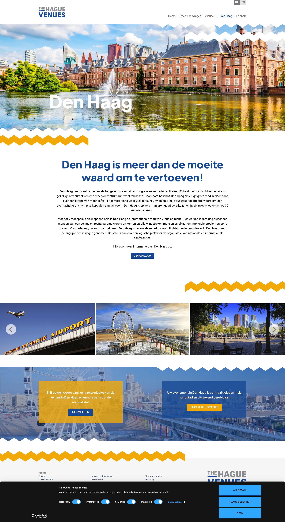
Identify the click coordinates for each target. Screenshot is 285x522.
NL (237, 2)
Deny (240, 513)
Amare (42, 476)
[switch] (105, 501)
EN (243, 2)
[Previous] (11, 329)
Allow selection (240, 501)
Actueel (209, 16)
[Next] (274, 329)
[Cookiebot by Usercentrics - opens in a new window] (39, 516)
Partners (241, 16)
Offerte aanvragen (190, 16)
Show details (175, 502)
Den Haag (226, 16)
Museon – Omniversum (102, 476)
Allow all (240, 490)
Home (171, 16)
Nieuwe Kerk (97, 479)
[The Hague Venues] (53, 12)
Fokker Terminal (46, 479)
